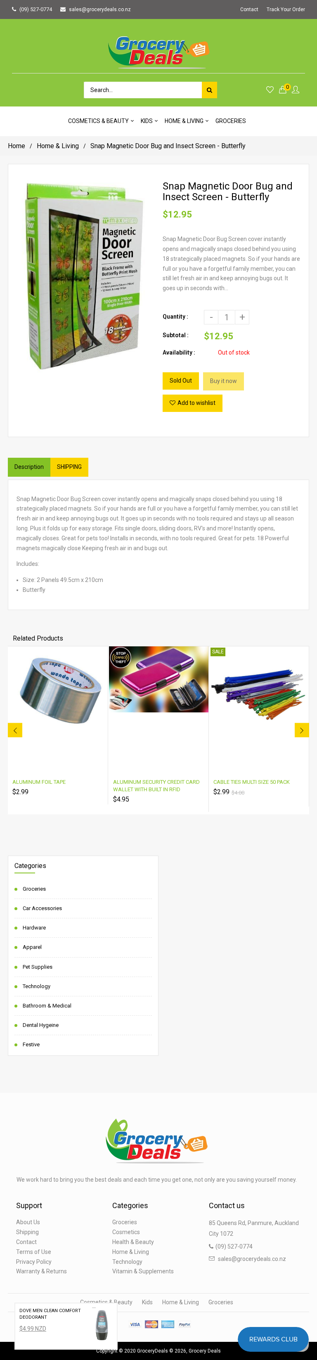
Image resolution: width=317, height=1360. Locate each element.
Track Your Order (286, 9)
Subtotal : (176, 335)
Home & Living (58, 146)
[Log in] (295, 90)
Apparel (32, 947)
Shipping (27, 1232)
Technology (36, 986)
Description (29, 467)
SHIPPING (69, 467)
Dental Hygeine (41, 1025)
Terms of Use (33, 1252)
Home (16, 146)
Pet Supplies (37, 967)
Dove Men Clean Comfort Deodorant (50, 1314)
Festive (31, 1044)
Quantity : (175, 316)
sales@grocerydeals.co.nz (100, 9)
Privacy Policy (34, 1261)
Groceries (34, 889)
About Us (28, 1222)
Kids (147, 1302)
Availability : (179, 352)
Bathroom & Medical (47, 1006)
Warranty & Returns (41, 1271)
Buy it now (223, 381)
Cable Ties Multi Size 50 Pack (251, 782)
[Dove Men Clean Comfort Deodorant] (102, 1326)
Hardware (34, 928)
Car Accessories (42, 908)
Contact (249, 9)
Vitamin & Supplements (143, 1271)
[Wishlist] (270, 90)
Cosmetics (126, 1232)
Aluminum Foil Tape (39, 782)
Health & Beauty (133, 1242)
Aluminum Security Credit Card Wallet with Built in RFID (156, 785)
